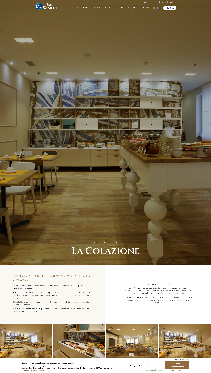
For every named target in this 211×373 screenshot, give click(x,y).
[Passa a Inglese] (158, 7)
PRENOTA (170, 8)
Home (76, 8)
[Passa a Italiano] (154, 7)
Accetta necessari (177, 367)
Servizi (97, 8)
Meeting (120, 8)
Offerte (108, 8)
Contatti (144, 8)
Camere (86, 8)
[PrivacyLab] (158, 370)
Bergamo (132, 8)
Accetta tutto (177, 363)
